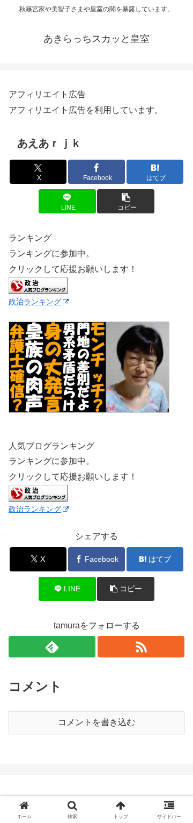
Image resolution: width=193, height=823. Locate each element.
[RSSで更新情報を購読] (141, 646)
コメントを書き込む (96, 722)
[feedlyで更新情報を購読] (52, 646)
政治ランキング (35, 301)
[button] (125, 201)
